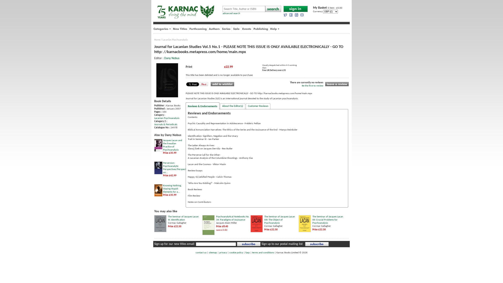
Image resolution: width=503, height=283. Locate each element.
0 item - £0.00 (327, 8)
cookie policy (236, 252)
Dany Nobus (171, 58)
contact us (201, 252)
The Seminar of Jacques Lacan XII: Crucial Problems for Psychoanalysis (327, 219)
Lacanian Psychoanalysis (175, 40)
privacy (223, 252)
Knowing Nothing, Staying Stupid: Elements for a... (172, 188)
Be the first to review (312, 86)
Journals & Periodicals (165, 124)
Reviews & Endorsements (202, 106)
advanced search (231, 13)
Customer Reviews (258, 106)
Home (157, 40)
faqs (247, 252)
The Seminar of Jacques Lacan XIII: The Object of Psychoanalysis (279, 219)
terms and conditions (263, 252)
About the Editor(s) (232, 106)
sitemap (213, 252)
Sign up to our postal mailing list (282, 244)
